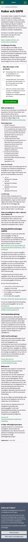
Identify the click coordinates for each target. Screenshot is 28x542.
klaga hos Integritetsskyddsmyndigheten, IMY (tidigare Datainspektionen (12, 308)
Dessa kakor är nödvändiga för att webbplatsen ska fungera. (15, 74)
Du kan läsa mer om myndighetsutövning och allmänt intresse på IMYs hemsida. (11, 361)
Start (2, 7)
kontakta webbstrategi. (18, 120)
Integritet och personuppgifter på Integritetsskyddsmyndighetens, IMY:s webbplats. (13, 247)
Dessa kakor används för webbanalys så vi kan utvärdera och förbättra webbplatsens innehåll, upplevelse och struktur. (15, 92)
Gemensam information (11, 7)
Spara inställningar (10, 102)
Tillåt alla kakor (14, 532)
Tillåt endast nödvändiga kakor (14, 536)
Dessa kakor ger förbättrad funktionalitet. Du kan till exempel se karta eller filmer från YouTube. (15, 82)
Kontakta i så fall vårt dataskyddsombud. (14, 299)
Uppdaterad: (4, 440)
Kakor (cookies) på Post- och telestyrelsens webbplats (10, 41)
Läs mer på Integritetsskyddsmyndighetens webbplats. (11, 419)
